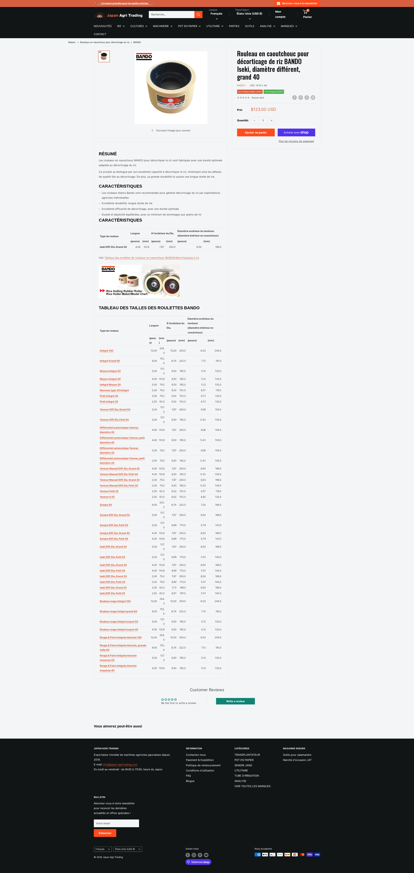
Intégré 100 (106, 350)
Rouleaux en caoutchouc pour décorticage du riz (104, 42)
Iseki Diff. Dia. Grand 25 (113, 587)
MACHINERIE (161, 26)
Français (100, 849)
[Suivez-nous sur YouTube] (206, 855)
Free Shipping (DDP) (274, 91)
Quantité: (243, 120)
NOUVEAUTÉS (103, 26)
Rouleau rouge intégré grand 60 (118, 611)
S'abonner (105, 833)
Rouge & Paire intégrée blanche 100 (121, 637)
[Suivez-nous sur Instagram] (194, 855)
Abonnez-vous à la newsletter (299, 3)
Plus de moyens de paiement (296, 141)
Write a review (235, 701)
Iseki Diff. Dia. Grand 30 (113, 576)
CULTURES (137, 26)
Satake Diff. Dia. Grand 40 (115, 533)
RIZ (119, 26)
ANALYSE (266, 26)
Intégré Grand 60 (110, 360)
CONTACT (100, 34)
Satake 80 (106, 504)
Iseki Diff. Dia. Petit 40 (112, 570)
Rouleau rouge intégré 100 (115, 601)
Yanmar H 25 (107, 496)
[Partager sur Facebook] (294, 97)
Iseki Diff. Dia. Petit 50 (112, 557)
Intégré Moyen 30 (110, 384)
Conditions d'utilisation (200, 770)
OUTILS (249, 26)
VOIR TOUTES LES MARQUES (252, 786)
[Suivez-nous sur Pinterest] (200, 855)
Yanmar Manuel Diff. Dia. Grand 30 (120, 479)
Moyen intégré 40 (110, 378)
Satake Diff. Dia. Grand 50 (115, 514)
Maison (72, 42)
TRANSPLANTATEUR (247, 754)
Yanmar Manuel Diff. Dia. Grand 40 (120, 468)
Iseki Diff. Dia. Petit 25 (112, 593)
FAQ (188, 775)
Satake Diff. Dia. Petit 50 (114, 525)
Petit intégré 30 (109, 395)
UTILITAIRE (213, 26)
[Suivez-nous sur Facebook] (187, 855)
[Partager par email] (313, 97)
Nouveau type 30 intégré (114, 390)
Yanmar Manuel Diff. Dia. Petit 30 (119, 485)
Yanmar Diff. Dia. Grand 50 (115, 409)
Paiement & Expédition (200, 760)
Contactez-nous (196, 754)
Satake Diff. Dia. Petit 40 (114, 538)
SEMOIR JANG (243, 765)
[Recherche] (198, 14)
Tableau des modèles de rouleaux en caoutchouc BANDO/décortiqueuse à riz (151, 257)
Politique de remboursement (203, 765)
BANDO (137, 42)
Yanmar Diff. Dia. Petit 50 (114, 419)
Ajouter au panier (256, 132)
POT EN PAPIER (187, 26)
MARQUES (287, 26)
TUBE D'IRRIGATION (246, 775)
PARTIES (234, 26)
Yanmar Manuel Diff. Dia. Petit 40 (119, 474)
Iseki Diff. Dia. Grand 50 (113, 546)
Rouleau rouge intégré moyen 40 (119, 629)
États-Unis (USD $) (125, 849)
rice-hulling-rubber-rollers (250, 91)
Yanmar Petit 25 (109, 491)
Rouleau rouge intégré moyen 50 (119, 621)
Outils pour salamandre (297, 754)
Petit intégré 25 (109, 401)
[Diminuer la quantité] (254, 120)
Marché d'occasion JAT (297, 760)
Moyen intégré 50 (110, 371)
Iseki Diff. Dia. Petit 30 (112, 581)
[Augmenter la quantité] (271, 120)
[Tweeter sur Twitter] (307, 97)
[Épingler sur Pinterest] (300, 97)
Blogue (190, 781)
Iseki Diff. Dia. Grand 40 (113, 564)
